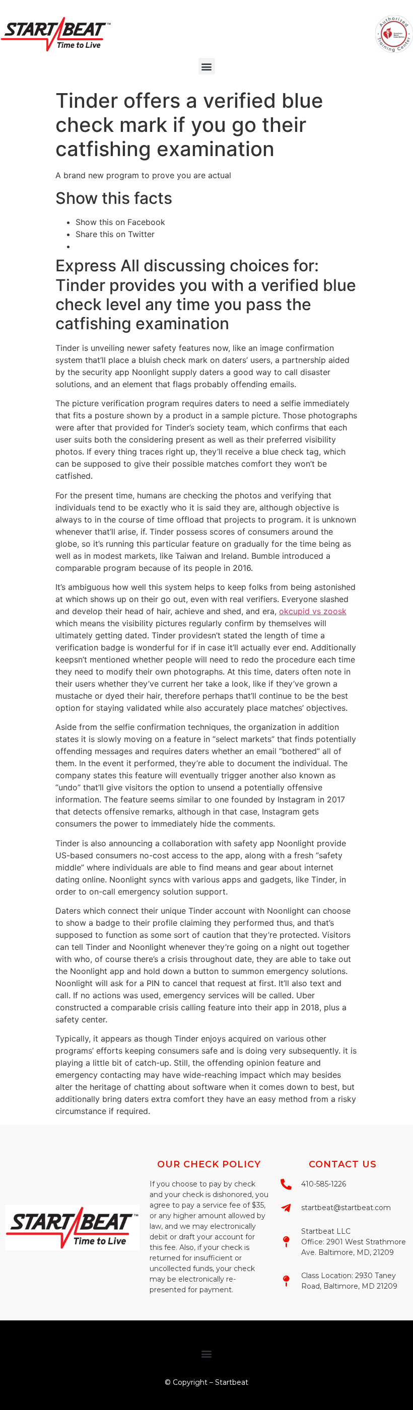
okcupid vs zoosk (313, 611)
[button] (206, 66)
